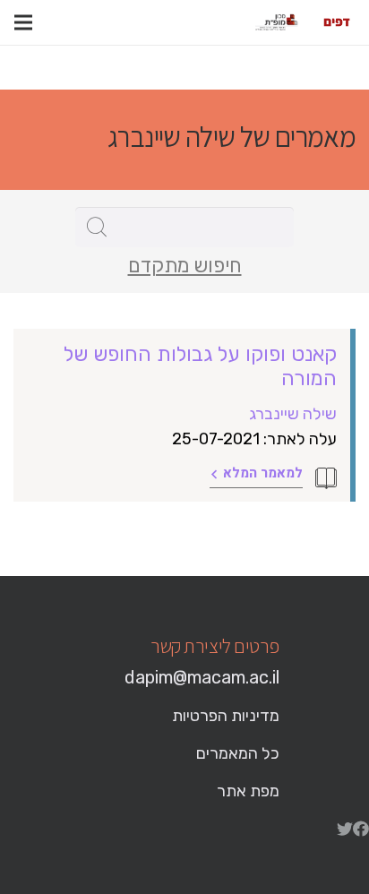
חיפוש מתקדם (185, 266)
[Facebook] (361, 829)
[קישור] (337, 22)
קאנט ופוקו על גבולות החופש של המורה (200, 366)
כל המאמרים (237, 753)
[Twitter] (345, 829)
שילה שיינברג (293, 414)
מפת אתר (248, 791)
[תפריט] (23, 22)
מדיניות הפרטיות (225, 716)
